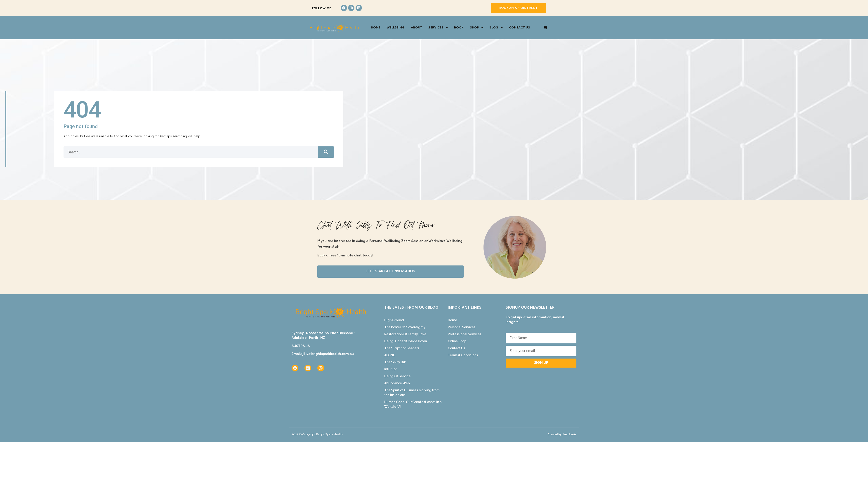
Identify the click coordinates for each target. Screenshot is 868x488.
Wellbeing (396, 27)
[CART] (545, 28)
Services (435, 27)
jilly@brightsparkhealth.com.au (328, 354)
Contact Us (519, 27)
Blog (493, 27)
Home (375, 27)
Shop (474, 27)
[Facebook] (344, 8)
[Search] (326, 152)
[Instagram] (351, 8)
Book (459, 27)
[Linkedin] (359, 8)
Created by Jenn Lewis (562, 434)
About (416, 27)
